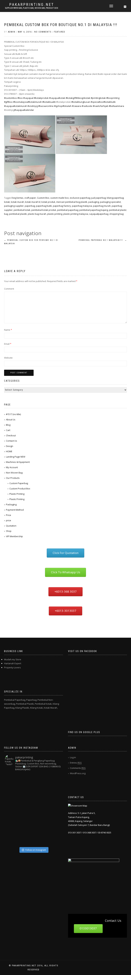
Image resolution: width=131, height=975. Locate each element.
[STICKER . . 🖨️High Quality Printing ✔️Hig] (12, 780)
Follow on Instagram (35, 849)
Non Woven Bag (14, 472)
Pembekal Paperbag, (15, 699)
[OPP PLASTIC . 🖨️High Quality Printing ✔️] (55, 780)
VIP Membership (14, 536)
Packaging (11, 504)
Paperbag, (31, 699)
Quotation (11, 525)
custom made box (59, 197)
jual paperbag (98, 197)
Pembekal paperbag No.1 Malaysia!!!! (103, 240)
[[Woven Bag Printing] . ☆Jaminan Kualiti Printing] (55, 809)
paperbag (30, 205)
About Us (10, 419)
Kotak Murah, (51, 707)
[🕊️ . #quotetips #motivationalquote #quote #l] (26, 823)
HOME (9, 451)
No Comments (42, 32)
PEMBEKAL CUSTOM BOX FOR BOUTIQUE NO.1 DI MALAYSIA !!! (60, 25)
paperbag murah (102, 205)
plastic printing (54, 213)
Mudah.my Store (12, 659)
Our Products (13, 477)
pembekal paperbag (67, 209)
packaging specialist (110, 201)
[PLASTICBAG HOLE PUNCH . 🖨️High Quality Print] (40, 780)
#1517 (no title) (13, 414)
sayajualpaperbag (98, 213)
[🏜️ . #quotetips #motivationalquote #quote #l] (55, 795)
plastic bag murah (37, 213)
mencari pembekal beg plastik (71, 201)
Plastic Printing (16, 493)
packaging (93, 201)
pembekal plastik (18, 213)
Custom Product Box (19, 488)
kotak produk (48, 201)
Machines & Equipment (18, 462)
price (8, 520)
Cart (8, 430)
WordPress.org (77, 773)
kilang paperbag (115, 197)
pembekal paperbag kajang (93, 209)
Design (9, 446)
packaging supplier (14, 205)
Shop (8, 531)
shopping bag (116, 213)
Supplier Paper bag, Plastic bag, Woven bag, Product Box (31, 8)
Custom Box (43, 197)
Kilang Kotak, (36, 707)
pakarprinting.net (31, 5)
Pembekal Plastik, (25, 703)
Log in (73, 757)
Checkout (11, 435)
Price (8, 515)
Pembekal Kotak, (43, 703)
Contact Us (11, 440)
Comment (9, 288)
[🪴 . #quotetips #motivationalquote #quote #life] (55, 838)
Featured (59, 32)
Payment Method (15, 509)
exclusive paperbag (80, 197)
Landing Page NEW (15, 456)
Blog (8, 424)
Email (7, 343)
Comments (78, 768)
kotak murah (17, 201)
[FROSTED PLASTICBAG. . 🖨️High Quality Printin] (12, 809)
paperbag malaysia (82, 205)
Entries (76, 762)
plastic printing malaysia (75, 213)
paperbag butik (44, 205)
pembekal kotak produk (43, 209)
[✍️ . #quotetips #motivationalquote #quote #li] (26, 780)
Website (8, 357)
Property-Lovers (12, 667)
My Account (12, 467)
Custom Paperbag (18, 483)
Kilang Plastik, (22, 707)
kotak (7, 201)
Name (8, 329)
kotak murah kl (32, 201)
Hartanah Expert (12, 663)
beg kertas (17, 197)
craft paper (30, 197)
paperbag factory (62, 205)
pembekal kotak (22, 209)
